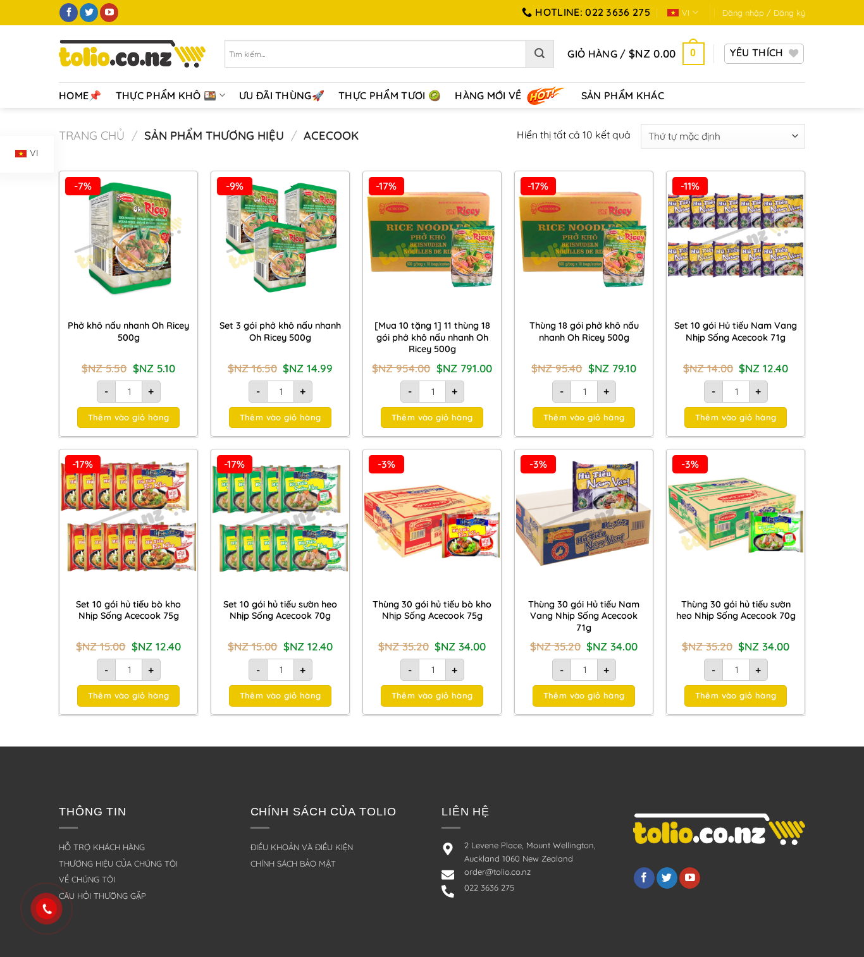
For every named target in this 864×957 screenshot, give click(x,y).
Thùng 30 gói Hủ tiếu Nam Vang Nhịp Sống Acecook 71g (583, 616)
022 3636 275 (489, 887)
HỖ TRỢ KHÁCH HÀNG (102, 847)
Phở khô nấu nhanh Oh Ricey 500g (128, 331)
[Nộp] (540, 54)
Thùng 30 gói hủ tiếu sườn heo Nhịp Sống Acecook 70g (736, 610)
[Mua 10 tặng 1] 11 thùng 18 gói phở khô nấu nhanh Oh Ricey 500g (432, 337)
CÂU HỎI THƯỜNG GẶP (102, 896)
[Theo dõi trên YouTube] (109, 12)
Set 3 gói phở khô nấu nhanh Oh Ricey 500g (280, 331)
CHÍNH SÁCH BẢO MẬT (293, 863)
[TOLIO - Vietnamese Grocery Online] (132, 53)
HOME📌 (80, 95)
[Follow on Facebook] (644, 878)
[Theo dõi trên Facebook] (68, 12)
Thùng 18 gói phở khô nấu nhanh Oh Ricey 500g (584, 331)
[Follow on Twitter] (667, 878)
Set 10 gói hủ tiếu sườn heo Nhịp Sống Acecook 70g (280, 610)
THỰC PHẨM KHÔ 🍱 (166, 95)
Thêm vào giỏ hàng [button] (129, 417)
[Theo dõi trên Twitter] (89, 12)
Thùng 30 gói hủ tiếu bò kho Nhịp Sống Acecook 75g (432, 610)
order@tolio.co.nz (497, 872)
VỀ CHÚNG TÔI (87, 879)
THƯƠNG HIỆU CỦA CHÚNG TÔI (118, 863)
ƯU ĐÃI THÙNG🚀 (281, 95)
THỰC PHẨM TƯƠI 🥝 (389, 95)
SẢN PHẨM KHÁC (622, 95)
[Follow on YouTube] (689, 878)
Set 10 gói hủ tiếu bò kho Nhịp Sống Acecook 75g (128, 610)
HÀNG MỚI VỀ (488, 95)
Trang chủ (92, 135)
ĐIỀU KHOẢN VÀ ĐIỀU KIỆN (301, 847)
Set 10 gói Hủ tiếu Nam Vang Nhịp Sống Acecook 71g (735, 331)
